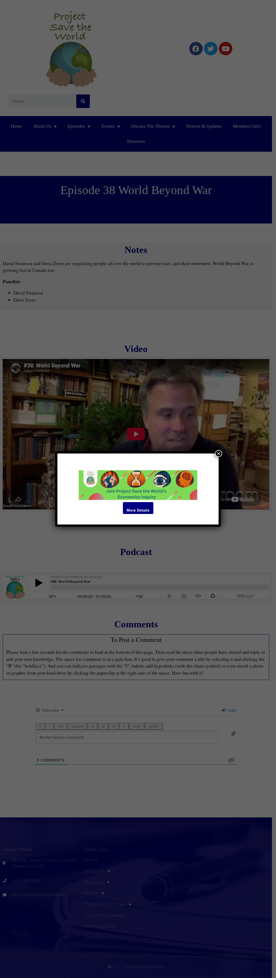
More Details (138, 510)
